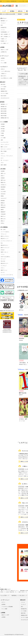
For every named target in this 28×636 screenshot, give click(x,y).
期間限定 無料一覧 (4, 117)
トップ (4, 11)
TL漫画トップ (4, 38)
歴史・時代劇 (3, 151)
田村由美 (20, 314)
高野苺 (2, 209)
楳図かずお (3, 182)
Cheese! (2, 249)
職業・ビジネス (4, 146)
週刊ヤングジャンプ (5, 247)
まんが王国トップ (5, 595)
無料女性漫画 (3, 108)
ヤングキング (3, 265)
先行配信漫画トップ (5, 32)
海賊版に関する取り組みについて (7, 310)
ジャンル (3, 29)
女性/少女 (20, 11)
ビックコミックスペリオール (7, 274)
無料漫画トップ (4, 20)
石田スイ (3, 175)
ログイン (3, 60)
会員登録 (3, 58)
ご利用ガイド (3, 73)
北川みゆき (3, 193)
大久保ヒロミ (3, 184)
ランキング (3, 23)
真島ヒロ (3, 220)
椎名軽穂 (3, 200)
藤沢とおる (3, 218)
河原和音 (3, 189)
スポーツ (3, 153)
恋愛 (2, 140)
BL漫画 (2, 135)
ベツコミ (3, 254)
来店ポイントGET (4, 49)
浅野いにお (3, 173)
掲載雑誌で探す (4, 91)
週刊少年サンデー (4, 263)
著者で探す (3, 88)
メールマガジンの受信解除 (7, 606)
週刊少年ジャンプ (4, 238)
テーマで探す (3, 86)
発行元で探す (3, 95)
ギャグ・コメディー (5, 144)
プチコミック (3, 234)
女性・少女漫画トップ (5, 34)
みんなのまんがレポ (5, 98)
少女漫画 (3, 126)
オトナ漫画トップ (4, 43)
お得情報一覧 (3, 51)
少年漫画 (3, 131)
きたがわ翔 (3, 191)
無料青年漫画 (3, 113)
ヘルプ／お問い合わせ (5, 71)
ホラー (2, 158)
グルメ (2, 162)
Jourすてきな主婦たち (5, 256)
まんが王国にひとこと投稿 (6, 78)
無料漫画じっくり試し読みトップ (19, 595)
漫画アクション (4, 270)
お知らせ (3, 69)
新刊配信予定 (3, 27)
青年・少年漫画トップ (5, 36)
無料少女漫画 (3, 111)
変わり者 (20, 70)
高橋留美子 (3, 211)
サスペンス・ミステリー (6, 149)
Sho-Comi (3, 261)
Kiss (2, 243)
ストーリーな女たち (5, 231)
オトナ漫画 (3, 137)
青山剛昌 (3, 171)
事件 (25, 70)
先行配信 (12, 11)
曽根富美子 (3, 207)
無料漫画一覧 (3, 106)
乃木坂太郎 (3, 214)
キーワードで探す (4, 93)
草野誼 (2, 196)
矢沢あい (3, 223)
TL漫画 (2, 133)
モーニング (3, 258)
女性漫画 (3, 124)
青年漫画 (3, 128)
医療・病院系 (3, 164)
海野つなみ (3, 180)
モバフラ (3, 272)
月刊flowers (21, 369)
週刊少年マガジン (4, 245)
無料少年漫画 (3, 115)
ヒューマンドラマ (4, 142)
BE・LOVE (3, 229)
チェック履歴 (3, 62)
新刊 (2, 25)
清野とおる (3, 205)
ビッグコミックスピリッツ (6, 240)
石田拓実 (3, 178)
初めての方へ (3, 75)
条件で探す (3, 84)
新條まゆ (3, 202)
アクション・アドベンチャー (7, 155)
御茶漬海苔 (3, 187)
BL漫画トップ (4, 41)
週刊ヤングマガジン (5, 236)
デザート (3, 267)
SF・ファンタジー (4, 160)
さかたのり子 (3, 198)
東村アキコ (3, 216)
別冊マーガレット (4, 252)
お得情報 (3, 617)
